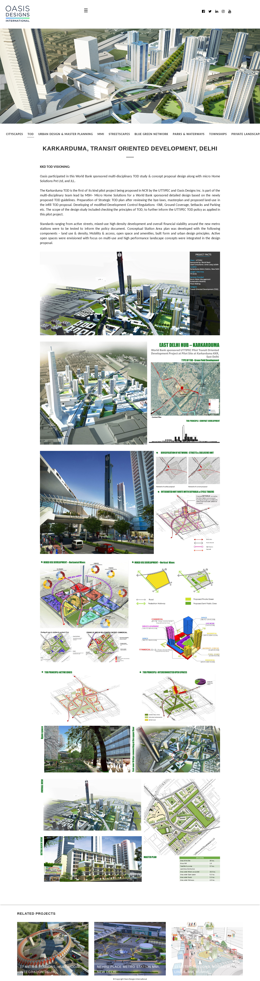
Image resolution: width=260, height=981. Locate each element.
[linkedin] (216, 11)
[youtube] (229, 11)
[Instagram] (223, 11)
